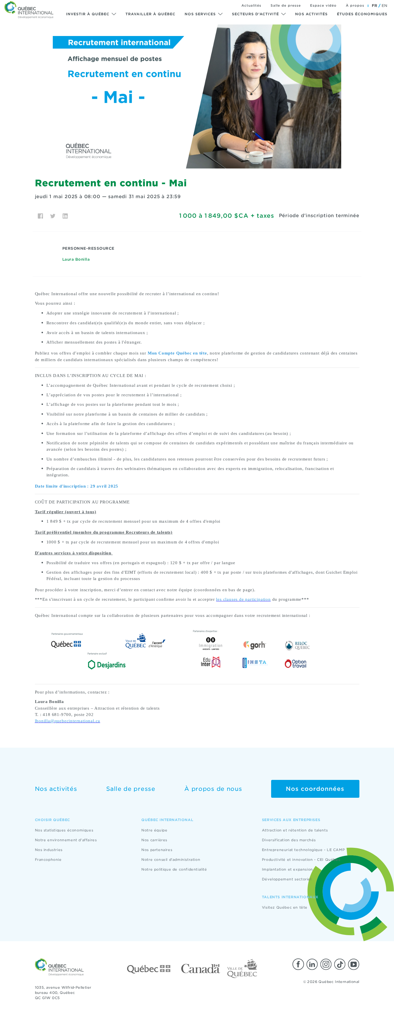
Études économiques (362, 14)
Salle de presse (286, 5)
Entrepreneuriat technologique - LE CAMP (303, 850)
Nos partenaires (156, 850)
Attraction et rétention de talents (295, 830)
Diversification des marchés (289, 840)
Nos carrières (154, 840)
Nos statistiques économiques (64, 830)
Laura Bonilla (76, 259)
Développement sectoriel (287, 879)
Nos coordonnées (315, 788)
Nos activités (311, 14)
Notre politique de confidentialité (174, 869)
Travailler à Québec (150, 14)
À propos (355, 5)
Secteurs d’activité (255, 14)
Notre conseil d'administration (170, 859)
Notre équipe (154, 830)
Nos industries (49, 850)
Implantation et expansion (287, 869)
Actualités (251, 5)
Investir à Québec (87, 14)
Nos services (200, 14)
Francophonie (48, 859)
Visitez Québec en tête (284, 907)
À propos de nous (213, 788)
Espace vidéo (323, 5)
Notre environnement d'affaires (66, 840)
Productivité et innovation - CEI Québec (301, 859)
